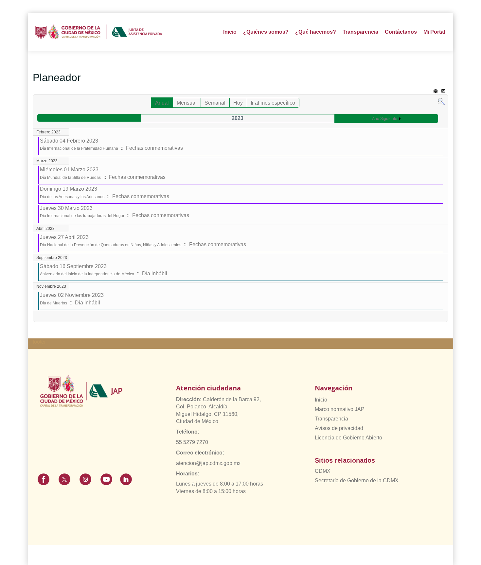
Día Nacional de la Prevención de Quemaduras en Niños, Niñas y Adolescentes (110, 245)
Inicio (230, 32)
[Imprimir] (435, 91)
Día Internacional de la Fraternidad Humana (79, 148)
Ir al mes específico (273, 103)
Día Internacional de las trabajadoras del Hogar (82, 216)
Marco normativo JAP (340, 409)
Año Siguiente (384, 118)
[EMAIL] (443, 91)
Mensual (187, 103)
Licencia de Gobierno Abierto (348, 437)
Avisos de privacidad (339, 428)
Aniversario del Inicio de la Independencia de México (87, 274)
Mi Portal (434, 32)
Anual (162, 103)
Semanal (215, 103)
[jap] (99, 32)
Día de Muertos (53, 303)
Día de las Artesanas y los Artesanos (72, 197)
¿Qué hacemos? (315, 32)
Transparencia (331, 418)
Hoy (238, 103)
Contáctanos (401, 32)
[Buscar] (441, 101)
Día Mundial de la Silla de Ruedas (70, 177)
